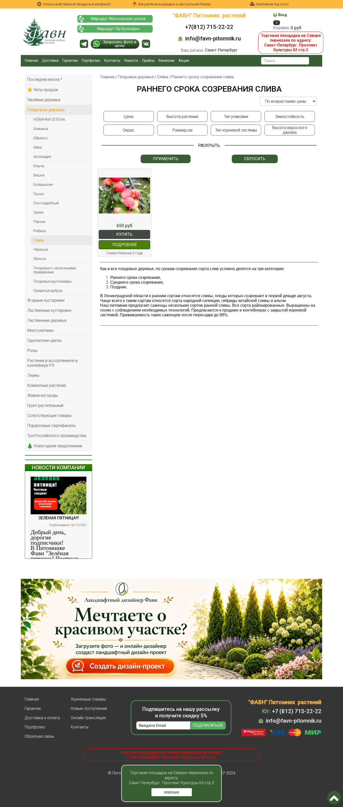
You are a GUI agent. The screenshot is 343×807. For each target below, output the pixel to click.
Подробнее (124, 244)
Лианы (33, 375)
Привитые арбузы (48, 291)
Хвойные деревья (43, 99)
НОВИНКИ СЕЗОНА (49, 119)
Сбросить (254, 158)
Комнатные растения (46, 385)
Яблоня (39, 259)
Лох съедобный (46, 203)
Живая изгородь (42, 395)
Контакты (112, 60)
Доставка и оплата (42, 717)
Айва (37, 147)
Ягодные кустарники (46, 300)
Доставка (50, 60)
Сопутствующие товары (49, 415)
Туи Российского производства (56, 435)
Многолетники (40, 330)
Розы (32, 350)
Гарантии (70, 60)
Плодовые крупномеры (52, 281)
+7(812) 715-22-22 (209, 27)
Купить (124, 234)
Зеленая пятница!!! (58, 518)
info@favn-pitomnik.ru (213, 38)
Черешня (40, 249)
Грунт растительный (45, 405)
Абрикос (40, 138)
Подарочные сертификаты (51, 425)
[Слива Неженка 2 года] (124, 195)
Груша (38, 194)
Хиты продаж (46, 89)
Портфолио (91, 60)
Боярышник (43, 184)
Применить (165, 158)
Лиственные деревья (46, 320)
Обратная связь (39, 736)
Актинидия (42, 157)
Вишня (38, 175)
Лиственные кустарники (49, 310)
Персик (39, 222)
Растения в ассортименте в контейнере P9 (52, 363)
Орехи (38, 212)
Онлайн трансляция (88, 717)
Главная (31, 60)
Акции (184, 60)
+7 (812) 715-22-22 (291, 711)
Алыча (38, 166)
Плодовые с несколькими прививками (54, 270)
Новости (131, 60)
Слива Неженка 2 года (124, 253)
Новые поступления (89, 708)
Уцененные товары (88, 699)
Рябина (39, 231)
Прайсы (148, 60)
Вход (282, 15)
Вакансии (167, 60)
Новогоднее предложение (58, 446)
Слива (38, 240)
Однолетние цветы (44, 340)
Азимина (40, 129)
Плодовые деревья (46, 109)
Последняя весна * (44, 79)
